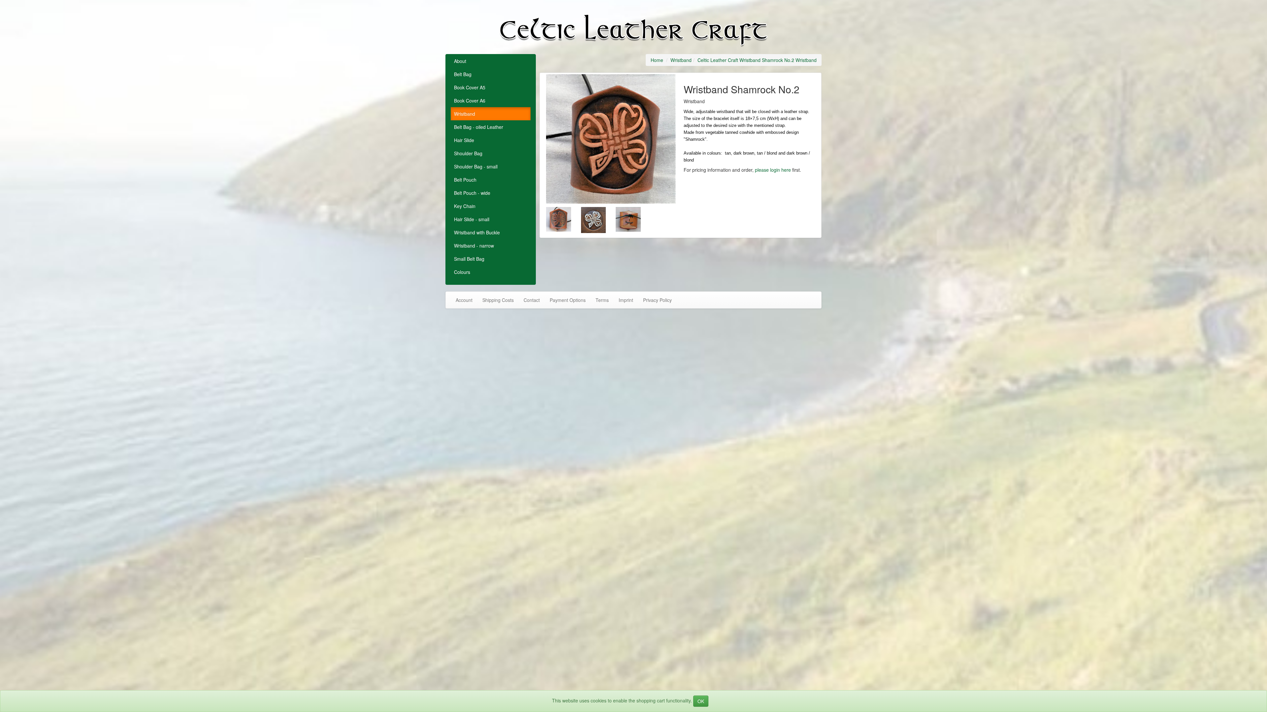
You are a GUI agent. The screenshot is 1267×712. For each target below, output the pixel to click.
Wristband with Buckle (477, 232)
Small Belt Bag (469, 258)
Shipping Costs (498, 300)
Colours (462, 272)
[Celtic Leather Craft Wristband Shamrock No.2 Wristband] (611, 139)
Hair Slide (464, 140)
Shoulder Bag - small (476, 166)
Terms (602, 300)
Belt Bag (462, 74)
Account (464, 300)
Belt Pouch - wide (472, 193)
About (460, 61)
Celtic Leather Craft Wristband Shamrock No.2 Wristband (757, 60)
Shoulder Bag (468, 153)
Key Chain (464, 206)
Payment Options (568, 300)
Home (657, 60)
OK (701, 701)
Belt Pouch (465, 179)
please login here (773, 169)
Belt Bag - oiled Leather (478, 127)
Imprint (626, 300)
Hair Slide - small (471, 219)
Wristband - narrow (474, 245)
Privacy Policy (657, 300)
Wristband (464, 113)
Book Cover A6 (469, 100)
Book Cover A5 (469, 87)
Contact (532, 300)
